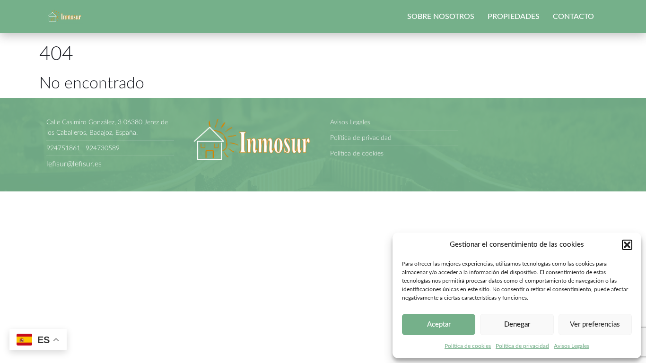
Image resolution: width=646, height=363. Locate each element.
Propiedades (514, 16)
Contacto (573, 16)
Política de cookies (468, 346)
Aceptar (439, 324)
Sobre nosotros (440, 16)
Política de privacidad (522, 346)
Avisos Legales (571, 346)
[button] (627, 245)
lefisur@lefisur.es (74, 164)
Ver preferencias (595, 324)
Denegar (517, 324)
